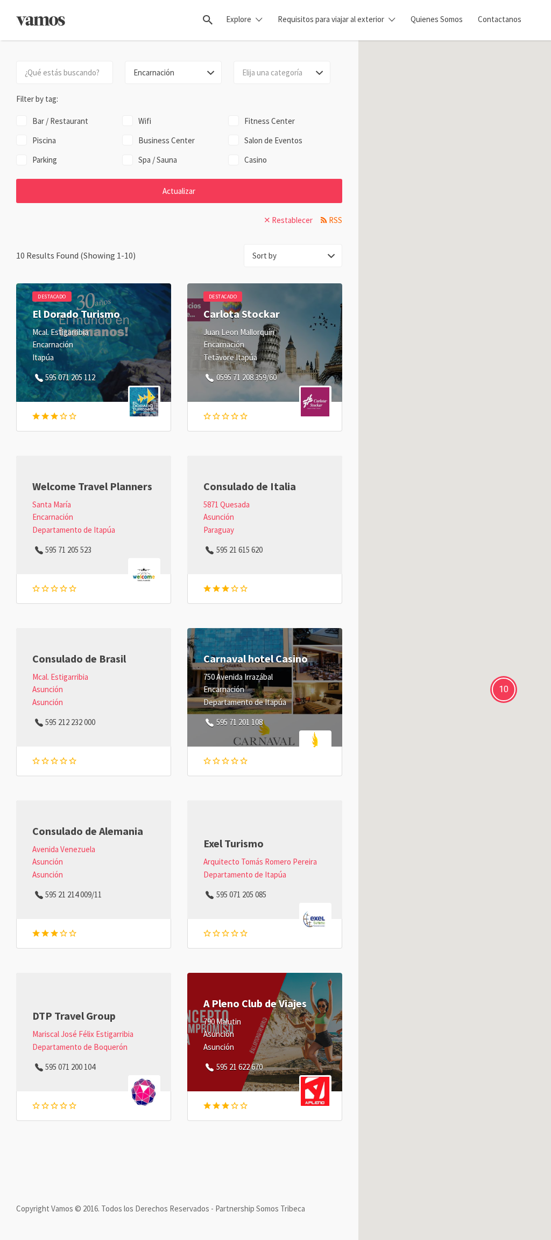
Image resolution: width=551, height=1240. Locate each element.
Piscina (44, 140)
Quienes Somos (437, 19)
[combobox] (282, 72)
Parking (44, 160)
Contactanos (499, 19)
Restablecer (292, 220)
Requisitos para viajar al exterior (331, 19)
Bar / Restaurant (60, 121)
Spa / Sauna (157, 160)
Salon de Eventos (273, 140)
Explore (238, 19)
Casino (255, 160)
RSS (335, 220)
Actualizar (179, 191)
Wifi (144, 121)
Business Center (166, 140)
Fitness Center (269, 121)
